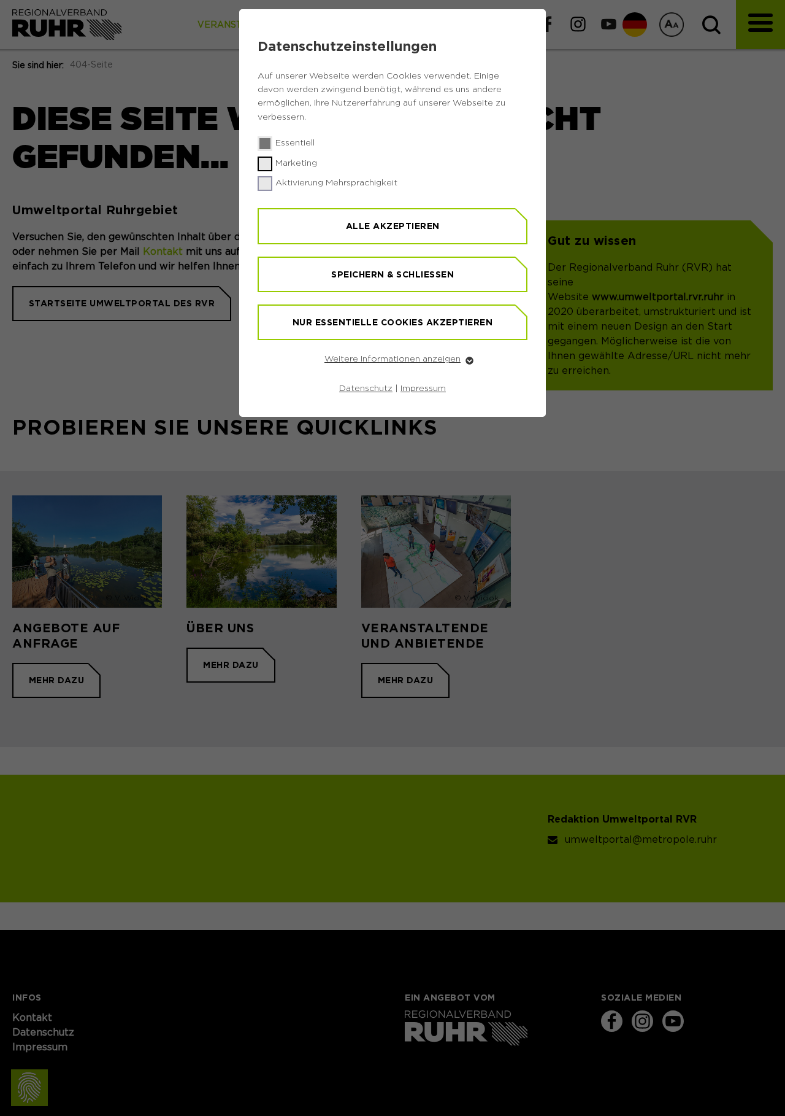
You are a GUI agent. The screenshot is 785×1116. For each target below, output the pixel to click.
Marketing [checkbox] (296, 163)
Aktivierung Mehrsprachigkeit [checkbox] (336, 183)
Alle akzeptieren (393, 226)
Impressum (423, 388)
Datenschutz (365, 388)
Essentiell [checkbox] (295, 143)
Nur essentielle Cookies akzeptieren (393, 322)
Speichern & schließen (392, 274)
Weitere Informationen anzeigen (392, 359)
